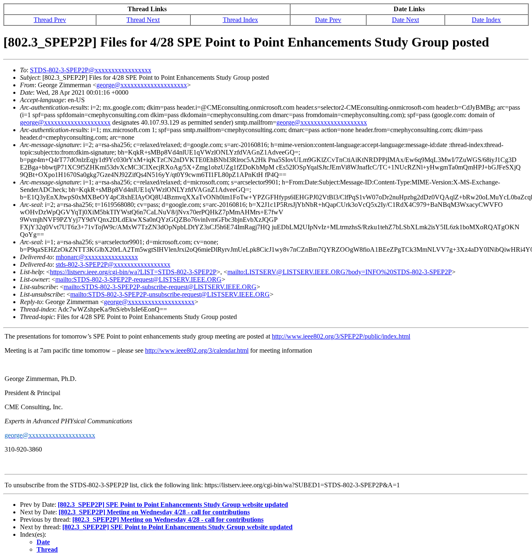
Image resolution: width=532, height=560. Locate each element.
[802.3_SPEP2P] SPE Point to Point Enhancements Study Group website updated (173, 504)
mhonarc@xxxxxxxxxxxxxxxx (97, 256)
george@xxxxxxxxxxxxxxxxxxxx (141, 84)
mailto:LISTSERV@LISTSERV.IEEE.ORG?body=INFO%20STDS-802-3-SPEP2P (339, 271)
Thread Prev (50, 19)
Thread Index (240, 19)
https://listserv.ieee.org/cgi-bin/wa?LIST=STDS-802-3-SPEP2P (133, 271)
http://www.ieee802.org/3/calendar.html (197, 350)
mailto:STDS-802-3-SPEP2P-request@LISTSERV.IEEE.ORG (138, 279)
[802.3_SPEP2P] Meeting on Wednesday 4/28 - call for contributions (154, 512)
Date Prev (328, 19)
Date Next (405, 19)
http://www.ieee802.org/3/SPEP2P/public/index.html (341, 336)
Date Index (486, 19)
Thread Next (143, 19)
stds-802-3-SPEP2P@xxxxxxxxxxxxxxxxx (113, 264)
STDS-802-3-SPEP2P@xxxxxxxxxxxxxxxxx (90, 70)
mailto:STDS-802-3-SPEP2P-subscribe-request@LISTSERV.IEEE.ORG (160, 286)
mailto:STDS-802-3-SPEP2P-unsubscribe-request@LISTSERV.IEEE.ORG (170, 294)
